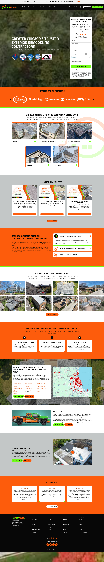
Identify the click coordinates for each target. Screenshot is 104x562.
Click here (79, 1)
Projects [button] (61, 6)
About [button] (75, 6)
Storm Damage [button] (43, 6)
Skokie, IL (39, 391)
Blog (80, 522)
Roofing (50, 519)
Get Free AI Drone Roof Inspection (24, 214)
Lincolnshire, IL (28, 388)
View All (65, 532)
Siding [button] (50, 6)
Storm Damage (51, 524)
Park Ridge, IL (16, 391)
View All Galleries (52, 314)
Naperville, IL (16, 390)
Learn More (68, 425)
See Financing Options (79, 214)
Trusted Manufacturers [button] (68, 254)
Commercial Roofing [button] (33, 6)
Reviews (81, 527)
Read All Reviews (52, 506)
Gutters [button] (55, 6)
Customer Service (36, 529)
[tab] (72, 236)
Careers (80, 529)
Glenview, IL (28, 386)
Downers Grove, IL (41, 385)
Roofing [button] (24, 6)
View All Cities (29, 396)
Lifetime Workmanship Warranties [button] (72, 249)
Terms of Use (74, 76)
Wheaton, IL (16, 393)
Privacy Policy (81, 76)
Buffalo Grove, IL (41, 383)
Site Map (55, 548)
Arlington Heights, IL (17, 383)
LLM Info (34, 527)
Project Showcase (83, 532)
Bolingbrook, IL (28, 383)
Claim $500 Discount (52, 214)
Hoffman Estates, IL (17, 388)
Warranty (34, 522)
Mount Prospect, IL (41, 388)
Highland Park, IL (41, 386)
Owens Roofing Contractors (26, 248)
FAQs (33, 524)
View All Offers (52, 221)
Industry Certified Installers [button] (70, 236)
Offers (80, 524)
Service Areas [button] (69, 6)
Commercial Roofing (52, 522)
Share (24, 210)
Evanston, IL (16, 386)
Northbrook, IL (28, 390)
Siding (49, 527)
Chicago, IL (15, 385)
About (80, 519)
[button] (11, 99)
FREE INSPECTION (97, 7)
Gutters (49, 529)
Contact (34, 532)
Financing (34, 519)
